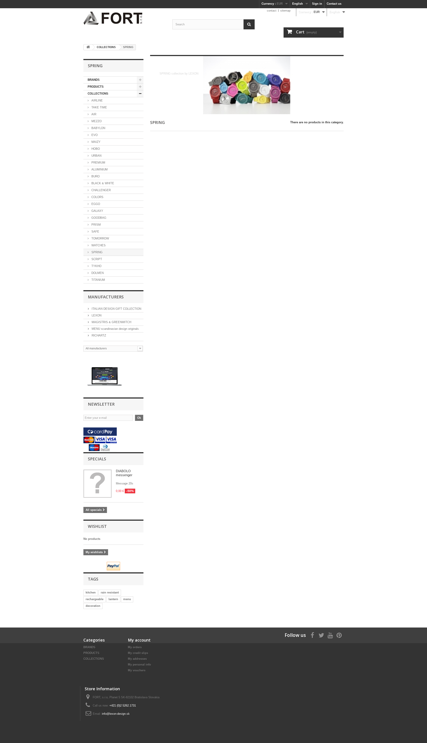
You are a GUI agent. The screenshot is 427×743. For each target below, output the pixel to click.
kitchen (91, 592)
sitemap (285, 10)
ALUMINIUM (99, 169)
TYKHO (96, 266)
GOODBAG (98, 217)
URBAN (96, 155)
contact (271, 10)
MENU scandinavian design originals (115, 328)
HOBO (95, 148)
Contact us (334, 3)
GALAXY (97, 211)
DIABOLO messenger (124, 473)
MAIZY (96, 142)
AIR (93, 114)
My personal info (139, 664)
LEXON (96, 315)
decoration (93, 605)
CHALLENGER (101, 190)
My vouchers (136, 670)
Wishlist (97, 526)
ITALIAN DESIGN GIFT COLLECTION (116, 308)
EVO (94, 135)
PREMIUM (98, 162)
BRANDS (94, 79)
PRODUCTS (96, 86)
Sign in (317, 3)
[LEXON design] (124, 18)
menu (127, 599)
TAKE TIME (99, 107)
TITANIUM (98, 279)
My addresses (137, 658)
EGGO (95, 204)
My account (139, 640)
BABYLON (98, 128)
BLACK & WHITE (102, 183)
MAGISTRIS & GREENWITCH (111, 322)
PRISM (96, 224)
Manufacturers (106, 297)
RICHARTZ (98, 335)
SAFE (95, 231)
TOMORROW (100, 238)
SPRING (97, 252)
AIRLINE (97, 100)
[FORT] (104, 376)
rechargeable (94, 599)
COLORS (97, 197)
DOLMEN (97, 273)
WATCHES (98, 245)
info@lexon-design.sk (116, 713)
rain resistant (110, 592)
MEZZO (96, 121)
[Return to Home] (88, 47)
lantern (113, 599)
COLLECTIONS (98, 93)
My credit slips (138, 653)
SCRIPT (96, 259)
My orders (135, 647)
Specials (97, 459)
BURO (95, 176)
